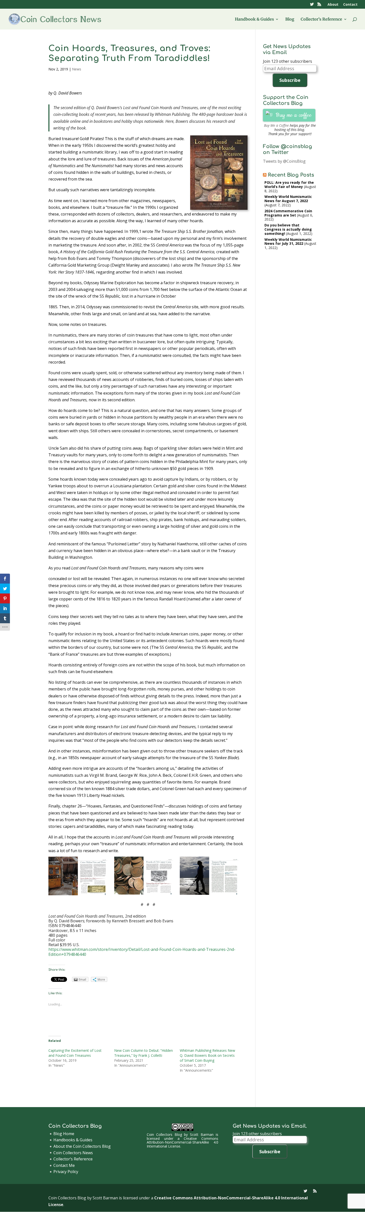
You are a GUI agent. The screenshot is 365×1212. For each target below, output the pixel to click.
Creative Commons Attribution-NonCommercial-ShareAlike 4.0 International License (182, 1142)
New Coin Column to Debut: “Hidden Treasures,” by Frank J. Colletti (143, 1053)
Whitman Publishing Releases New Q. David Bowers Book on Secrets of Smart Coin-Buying (207, 1055)
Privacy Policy (65, 1171)
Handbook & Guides (254, 19)
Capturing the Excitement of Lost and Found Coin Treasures (75, 1053)
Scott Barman (202, 1134)
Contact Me (64, 1165)
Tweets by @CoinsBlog (284, 161)
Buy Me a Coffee (276, 125)
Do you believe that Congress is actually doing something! (288, 229)
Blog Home (63, 1133)
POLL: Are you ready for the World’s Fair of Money (289, 184)
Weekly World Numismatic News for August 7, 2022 (288, 198)
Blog (289, 19)
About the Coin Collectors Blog (82, 1146)
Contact (350, 5)
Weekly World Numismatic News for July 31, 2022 (288, 241)
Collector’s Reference (321, 19)
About (333, 5)
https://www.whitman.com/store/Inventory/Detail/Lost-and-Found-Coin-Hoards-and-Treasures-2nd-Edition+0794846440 (141, 952)
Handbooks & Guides (72, 1140)
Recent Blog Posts (291, 175)
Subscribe (289, 80)
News (76, 69)
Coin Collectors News (73, 1152)
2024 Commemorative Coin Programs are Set (288, 213)
